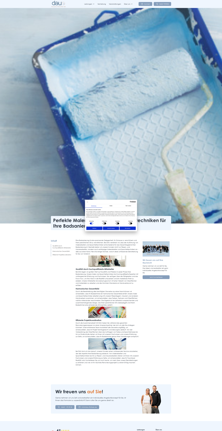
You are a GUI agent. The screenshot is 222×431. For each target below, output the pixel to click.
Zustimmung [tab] (93, 205)
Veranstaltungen (115, 4)
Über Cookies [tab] (128, 205)
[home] (58, 4)
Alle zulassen (127, 228)
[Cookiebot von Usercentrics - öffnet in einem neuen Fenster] (131, 202)
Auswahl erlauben (111, 228)
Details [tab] (111, 205)
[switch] (104, 223)
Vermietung (101, 4)
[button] (89, 4)
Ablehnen (94, 228)
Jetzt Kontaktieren (156, 277)
